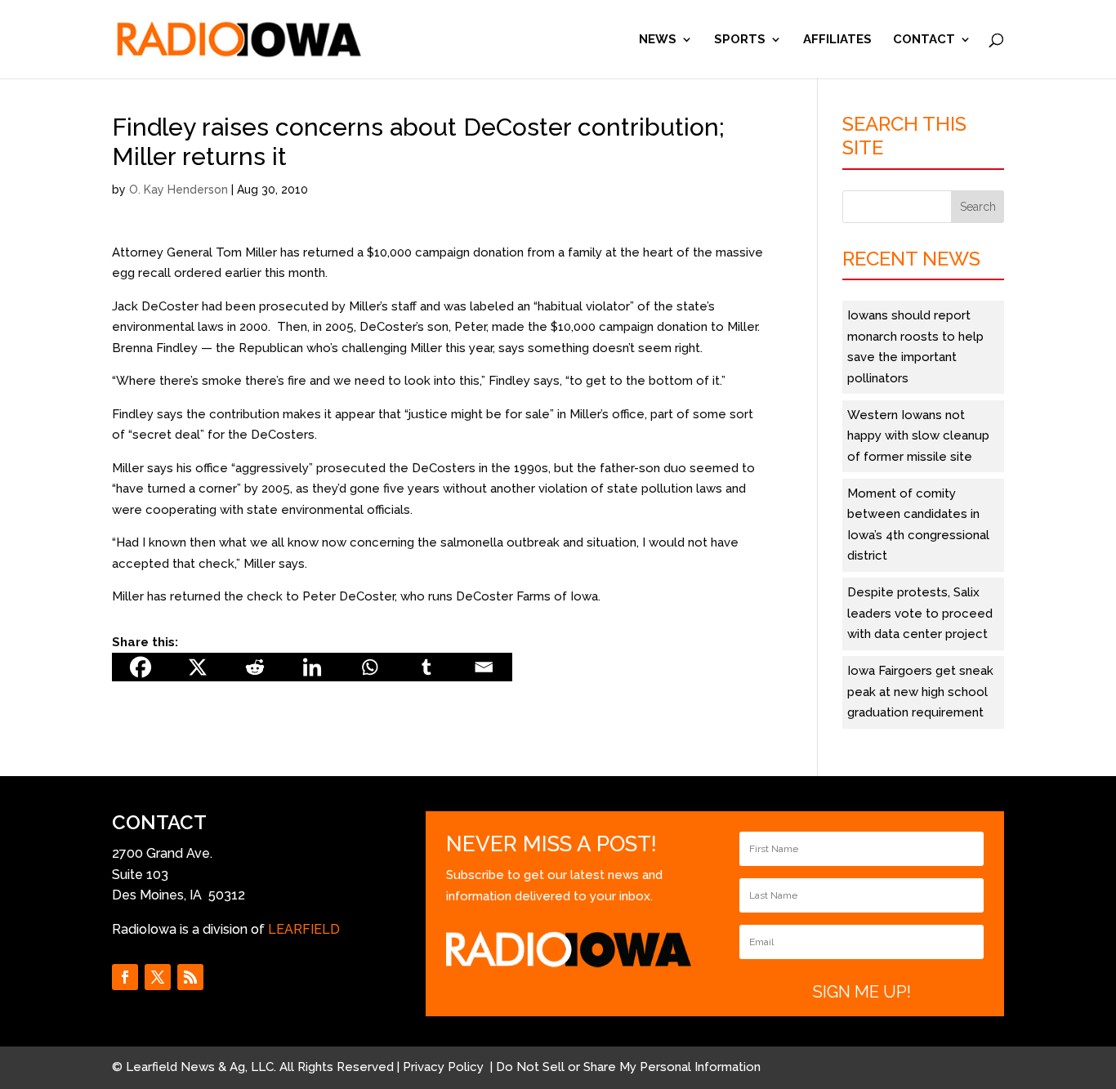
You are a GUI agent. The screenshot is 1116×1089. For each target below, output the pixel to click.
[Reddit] (254, 667)
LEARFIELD (304, 929)
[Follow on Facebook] (125, 977)
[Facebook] (140, 667)
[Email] (483, 667)
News (657, 40)
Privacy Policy (445, 1067)
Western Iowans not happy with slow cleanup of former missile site (918, 436)
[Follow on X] (158, 977)
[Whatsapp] (369, 667)
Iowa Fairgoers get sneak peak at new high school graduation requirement (920, 691)
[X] (197, 667)
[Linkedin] (312, 667)
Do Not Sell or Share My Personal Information (628, 1067)
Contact (924, 40)
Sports (740, 40)
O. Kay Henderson (178, 189)
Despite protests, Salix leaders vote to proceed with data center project (920, 613)
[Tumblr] (426, 667)
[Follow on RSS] (190, 977)
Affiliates (837, 40)
